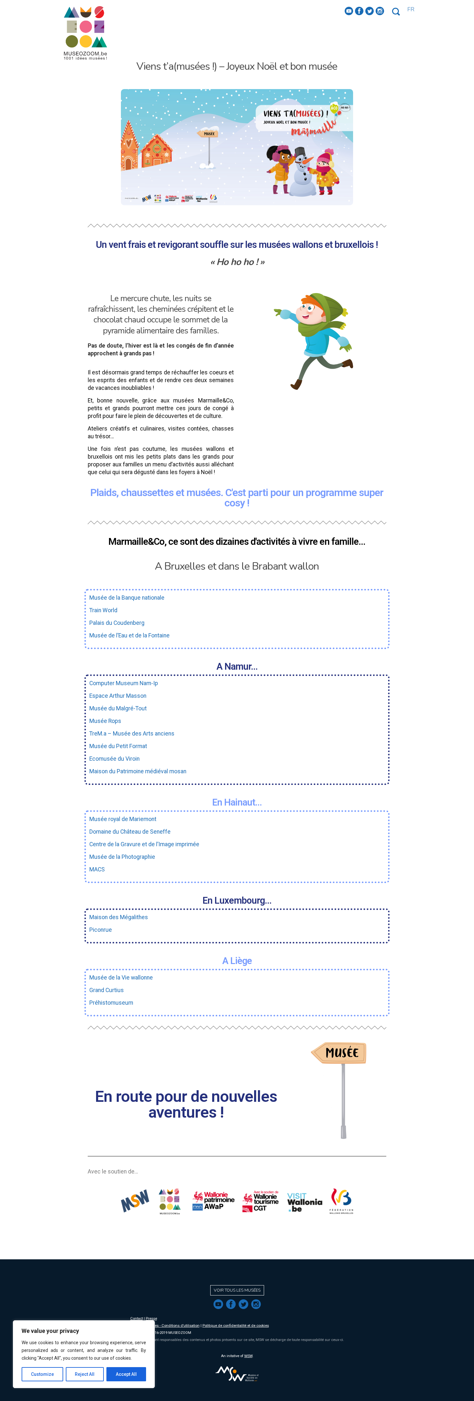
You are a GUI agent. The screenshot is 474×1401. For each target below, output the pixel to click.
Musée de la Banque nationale (126, 597)
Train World (103, 610)
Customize (42, 1374)
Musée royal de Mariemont (122, 819)
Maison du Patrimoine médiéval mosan (137, 771)
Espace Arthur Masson (117, 696)
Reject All (84, 1374)
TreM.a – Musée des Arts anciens (131, 733)
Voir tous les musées (237, 1290)
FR (410, 9)
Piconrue (100, 930)
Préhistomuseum (111, 1003)
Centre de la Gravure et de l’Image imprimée (144, 844)
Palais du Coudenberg (116, 623)
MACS (97, 869)
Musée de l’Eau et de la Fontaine (129, 635)
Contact (136, 1318)
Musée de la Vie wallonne (121, 977)
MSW (248, 1356)
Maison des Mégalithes (118, 917)
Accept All (126, 1374)
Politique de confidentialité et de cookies (235, 1326)
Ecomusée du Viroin (114, 759)
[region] (84, 1354)
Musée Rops (105, 721)
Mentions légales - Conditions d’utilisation (165, 1326)
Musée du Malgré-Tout (118, 708)
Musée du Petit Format (118, 746)
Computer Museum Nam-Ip (123, 683)
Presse (151, 1318)
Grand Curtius (106, 990)
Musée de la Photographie (122, 857)
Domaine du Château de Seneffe (130, 831)
